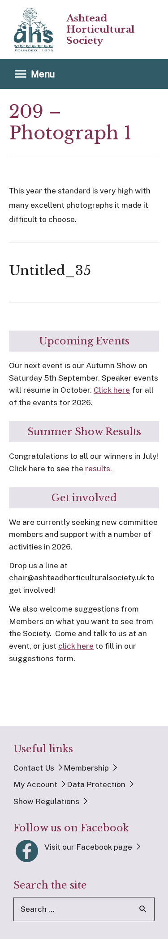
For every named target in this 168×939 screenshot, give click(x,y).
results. (98, 468)
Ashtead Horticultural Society (100, 29)
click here (76, 645)
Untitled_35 (50, 270)
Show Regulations (46, 801)
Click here (112, 390)
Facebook (27, 851)
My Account (35, 784)
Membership (86, 767)
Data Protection (96, 784)
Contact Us (33, 767)
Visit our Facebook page (88, 847)
